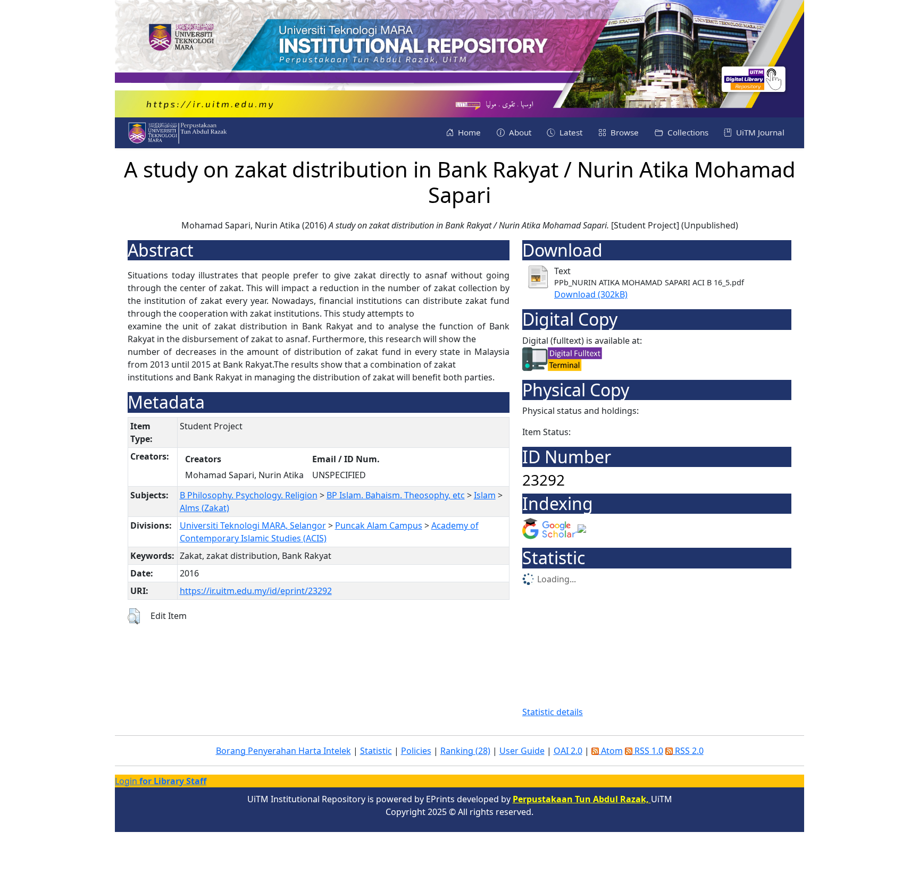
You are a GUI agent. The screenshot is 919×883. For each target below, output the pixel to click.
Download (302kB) (591, 294)
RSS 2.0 (688, 751)
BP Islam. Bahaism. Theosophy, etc (396, 495)
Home (468, 132)
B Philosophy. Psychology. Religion (249, 495)
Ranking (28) (465, 751)
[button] (134, 616)
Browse (623, 132)
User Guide (522, 751)
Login (160, 781)
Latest (569, 132)
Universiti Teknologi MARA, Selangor (253, 525)
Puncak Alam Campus (378, 525)
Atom (611, 751)
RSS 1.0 (647, 751)
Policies (416, 751)
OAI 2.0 (568, 751)
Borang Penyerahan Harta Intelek (283, 751)
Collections (686, 132)
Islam (485, 495)
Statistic (376, 751)
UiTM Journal (759, 132)
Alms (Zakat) (204, 508)
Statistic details (552, 712)
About (519, 132)
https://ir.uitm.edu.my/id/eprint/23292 (256, 591)
